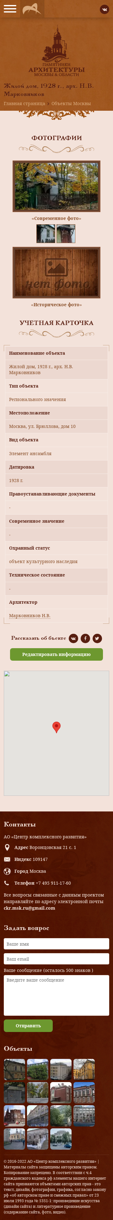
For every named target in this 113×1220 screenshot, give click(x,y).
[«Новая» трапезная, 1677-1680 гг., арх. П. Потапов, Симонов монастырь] (37, 1139)
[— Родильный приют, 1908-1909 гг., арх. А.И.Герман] (84, 1092)
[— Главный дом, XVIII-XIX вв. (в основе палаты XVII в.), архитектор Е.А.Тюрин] (14, 1069)
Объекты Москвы (71, 103)
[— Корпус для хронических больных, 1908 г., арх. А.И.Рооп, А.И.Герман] (61, 1069)
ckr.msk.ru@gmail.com (29, 908)
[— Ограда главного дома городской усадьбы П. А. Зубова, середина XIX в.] (14, 1092)
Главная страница (24, 103)
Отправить (28, 1026)
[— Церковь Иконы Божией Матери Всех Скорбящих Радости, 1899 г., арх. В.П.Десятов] (14, 1115)
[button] (56, 727)
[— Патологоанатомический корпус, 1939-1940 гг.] (61, 1092)
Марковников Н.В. (30, 615)
